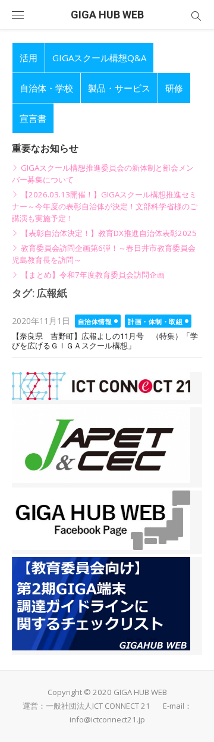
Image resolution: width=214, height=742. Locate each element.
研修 (174, 88)
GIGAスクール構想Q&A (99, 58)
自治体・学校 (46, 88)
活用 (28, 58)
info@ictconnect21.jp (107, 719)
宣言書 (33, 118)
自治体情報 (95, 321)
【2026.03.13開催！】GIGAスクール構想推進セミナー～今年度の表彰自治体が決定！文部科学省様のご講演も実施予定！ (104, 206)
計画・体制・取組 (155, 321)
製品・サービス (119, 88)
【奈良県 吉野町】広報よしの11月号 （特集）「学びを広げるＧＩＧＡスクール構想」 (105, 341)
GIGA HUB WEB (107, 14)
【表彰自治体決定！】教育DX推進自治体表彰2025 (109, 233)
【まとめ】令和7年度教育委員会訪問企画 (93, 274)
